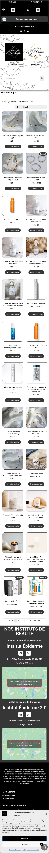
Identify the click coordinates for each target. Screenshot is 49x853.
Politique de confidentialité (31, 850)
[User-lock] (28, 31)
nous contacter (9, 776)
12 (39, 620)
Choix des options (13, 146)
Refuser (24, 845)
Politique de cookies (15, 850)
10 (31, 620)
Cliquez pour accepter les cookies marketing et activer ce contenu (24, 682)
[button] (45, 814)
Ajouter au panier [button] (13, 230)
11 (35, 620)
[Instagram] (24, 31)
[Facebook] (20, 31)
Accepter (24, 839)
